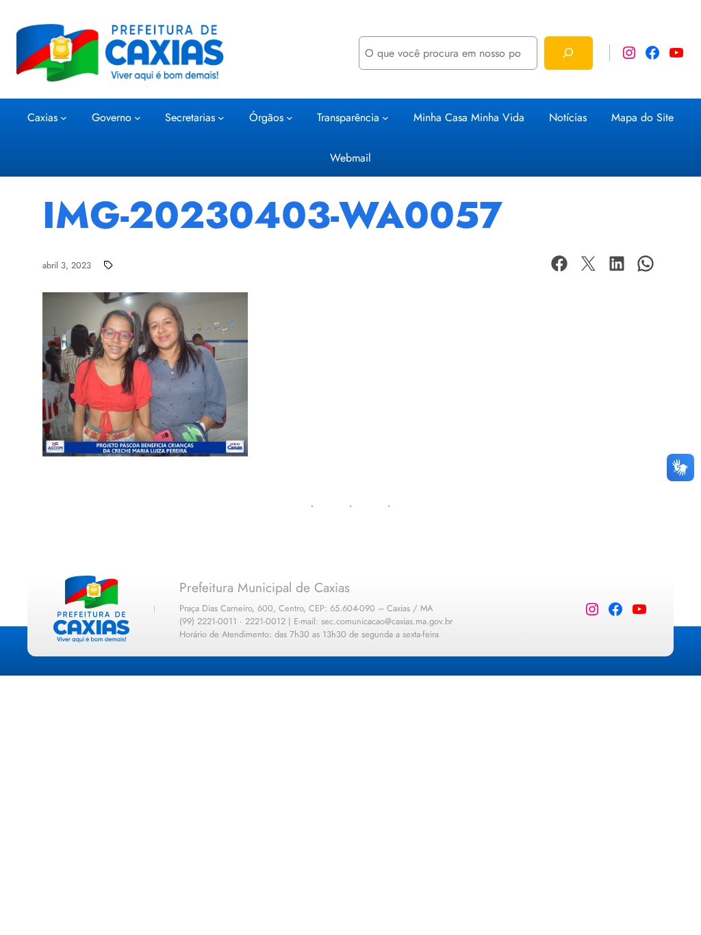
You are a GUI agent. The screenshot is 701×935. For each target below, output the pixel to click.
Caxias (42, 117)
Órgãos (266, 117)
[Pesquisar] (568, 53)
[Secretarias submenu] (221, 117)
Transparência (348, 117)
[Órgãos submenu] (289, 117)
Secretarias (190, 117)
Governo (111, 117)
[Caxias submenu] (63, 117)
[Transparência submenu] (385, 117)
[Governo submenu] (137, 117)
